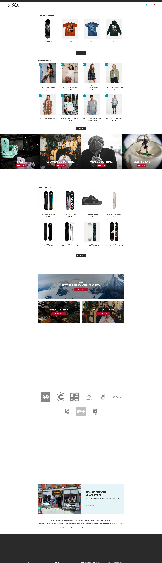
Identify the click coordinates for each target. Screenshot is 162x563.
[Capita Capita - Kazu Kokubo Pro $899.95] (114, 232)
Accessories (104, 9)
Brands (113, 9)
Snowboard (47, 9)
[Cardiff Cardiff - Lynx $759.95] (48, 232)
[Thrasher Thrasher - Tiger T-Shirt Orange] (70, 29)
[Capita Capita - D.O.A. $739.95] (70, 200)
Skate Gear (76, 9)
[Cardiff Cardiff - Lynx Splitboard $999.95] (114, 200)
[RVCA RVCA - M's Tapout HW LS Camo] (114, 104)
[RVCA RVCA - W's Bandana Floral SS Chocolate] (48, 104)
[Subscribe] (117, 505)
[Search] (158, 4)
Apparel (95, 9)
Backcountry (58, 9)
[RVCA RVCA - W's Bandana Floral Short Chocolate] (48, 73)
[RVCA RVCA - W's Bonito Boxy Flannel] (92, 73)
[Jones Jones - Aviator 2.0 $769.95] (92, 232)
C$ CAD (150, 4)
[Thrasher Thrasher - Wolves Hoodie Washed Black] (114, 29)
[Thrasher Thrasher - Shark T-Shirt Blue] (92, 29)
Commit (67, 9)
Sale (39, 9)
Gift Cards (120, 9)
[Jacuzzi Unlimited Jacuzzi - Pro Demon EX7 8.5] (48, 29)
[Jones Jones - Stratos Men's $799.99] (48, 200)
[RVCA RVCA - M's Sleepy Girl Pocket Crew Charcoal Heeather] (92, 104)
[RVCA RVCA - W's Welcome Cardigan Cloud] (70, 73)
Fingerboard (86, 9)
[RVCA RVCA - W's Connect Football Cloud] (70, 104)
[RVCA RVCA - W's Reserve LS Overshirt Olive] (114, 73)
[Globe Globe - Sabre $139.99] (92, 200)
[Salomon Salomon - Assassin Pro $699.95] (70, 232)
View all (81, 53)
